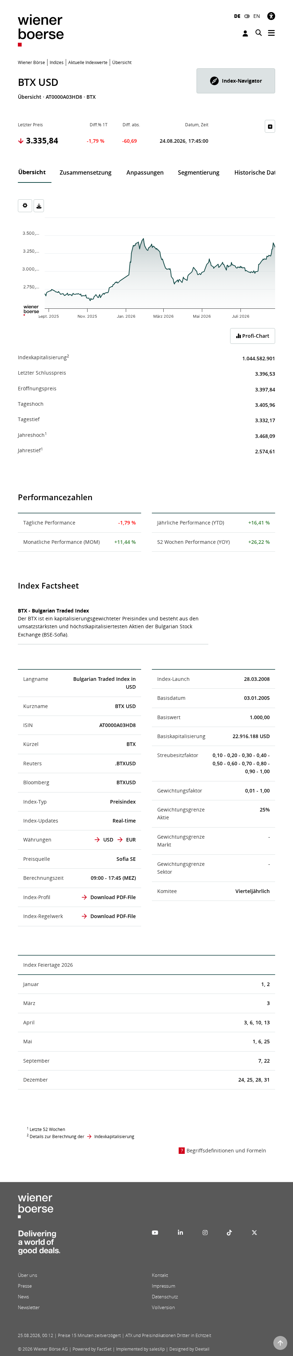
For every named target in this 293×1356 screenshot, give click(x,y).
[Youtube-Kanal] (155, 1233)
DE (237, 16)
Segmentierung (198, 172)
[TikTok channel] (229, 1233)
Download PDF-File (113, 897)
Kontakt (160, 1275)
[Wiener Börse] (41, 29)
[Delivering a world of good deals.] (39, 1245)
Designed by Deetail (189, 1349)
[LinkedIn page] (180, 1233)
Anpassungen (145, 172)
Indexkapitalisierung (114, 1136)
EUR (131, 839)
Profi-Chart (255, 335)
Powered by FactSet (92, 1349)
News (23, 1296)
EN (256, 16)
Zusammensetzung (85, 172)
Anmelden (246, 33)
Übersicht (32, 172)
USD (108, 839)
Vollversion (163, 1307)
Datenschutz (165, 1296)
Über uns (27, 1275)
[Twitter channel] (254, 1233)
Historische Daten (258, 172)
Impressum (163, 1286)
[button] (236, 80)
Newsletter (29, 1307)
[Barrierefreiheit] (271, 15)
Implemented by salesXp (140, 1349)
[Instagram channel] (205, 1233)
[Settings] (25, 205)
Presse (25, 1286)
